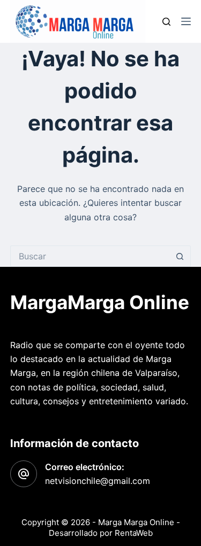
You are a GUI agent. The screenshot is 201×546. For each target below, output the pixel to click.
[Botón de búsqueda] (180, 256)
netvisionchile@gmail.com (97, 480)
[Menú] (186, 21)
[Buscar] (166, 22)
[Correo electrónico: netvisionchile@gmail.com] (23, 473)
